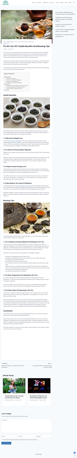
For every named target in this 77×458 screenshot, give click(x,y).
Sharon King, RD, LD (10, 400)
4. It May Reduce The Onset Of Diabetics (13, 82)
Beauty (62, 2)
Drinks (4, 43)
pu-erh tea (7, 69)
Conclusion (6, 90)
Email (21, 436)
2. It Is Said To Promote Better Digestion (13, 79)
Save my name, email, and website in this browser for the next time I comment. (20, 439)
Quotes (70, 2)
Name (4, 436)
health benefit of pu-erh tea (24, 185)
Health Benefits (7, 77)
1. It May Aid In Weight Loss (10, 78)
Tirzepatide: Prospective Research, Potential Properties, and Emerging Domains (63, 19)
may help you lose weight (15, 140)
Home (33, 2)
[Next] (48, 391)
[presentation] (14, 385)
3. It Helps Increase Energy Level (11, 81)
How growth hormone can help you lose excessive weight (42, 365)
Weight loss (46, 2)
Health (57, 2)
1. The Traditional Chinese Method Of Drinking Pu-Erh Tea (16, 85)
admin (6, 49)
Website (38, 436)
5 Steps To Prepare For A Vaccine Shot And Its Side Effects (12, 365)
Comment (5, 420)
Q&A (66, 2)
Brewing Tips (7, 84)
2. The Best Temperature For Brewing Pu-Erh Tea (15, 87)
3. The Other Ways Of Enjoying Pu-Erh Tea (13, 88)
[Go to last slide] (5, 391)
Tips (74, 2)
